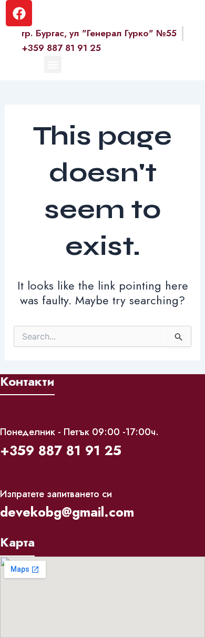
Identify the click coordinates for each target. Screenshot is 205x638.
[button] (53, 64)
